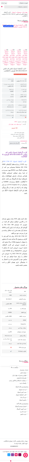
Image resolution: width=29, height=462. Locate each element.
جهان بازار (24, 12)
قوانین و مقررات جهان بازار (19, 375)
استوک (13, 12)
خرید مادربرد (23, 411)
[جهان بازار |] (14, 3)
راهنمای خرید (23, 383)
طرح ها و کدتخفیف (21, 378)
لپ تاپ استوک (22, 389)
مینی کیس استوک (21, 392)
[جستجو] (5, 6)
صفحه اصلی (23, 372)
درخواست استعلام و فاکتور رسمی (17, 380)
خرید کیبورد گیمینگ (21, 409)
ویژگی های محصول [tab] (14, 143)
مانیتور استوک (22, 400)
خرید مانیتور (23, 414)
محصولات (18, 12)
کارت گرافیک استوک (21, 394)
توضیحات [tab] (23, 143)
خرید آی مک (23, 397)
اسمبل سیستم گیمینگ (20, 406)
